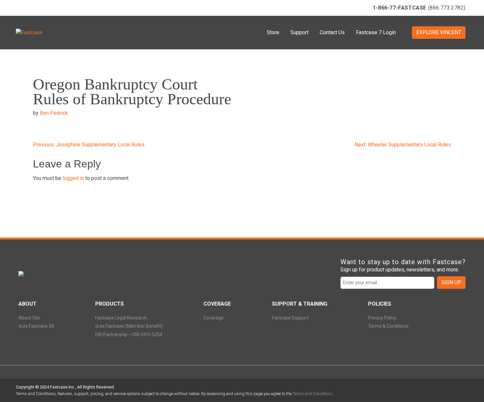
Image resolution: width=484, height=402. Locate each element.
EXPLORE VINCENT (438, 32)
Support (299, 32)
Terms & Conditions (388, 326)
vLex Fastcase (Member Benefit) (129, 326)
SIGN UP (451, 282)
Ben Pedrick (54, 113)
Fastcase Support (290, 317)
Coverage (213, 317)
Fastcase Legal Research (121, 317)
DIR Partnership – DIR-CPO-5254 (128, 334)
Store (273, 32)
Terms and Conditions (313, 393)
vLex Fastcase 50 (36, 326)
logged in (73, 178)
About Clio (29, 317)
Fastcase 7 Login (376, 32)
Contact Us (332, 32)
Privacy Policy (382, 317)
